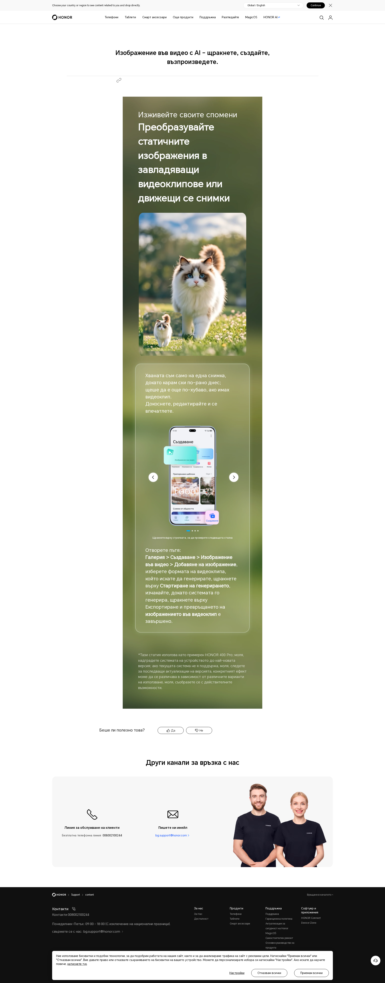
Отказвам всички (269, 973)
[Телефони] (120, 17)
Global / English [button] (256, 5)
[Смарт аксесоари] (168, 17)
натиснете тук (77, 964)
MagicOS (251, 17)
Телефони (111, 17)
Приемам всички (311, 973)
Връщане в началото (319, 894)
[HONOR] (61, 894)
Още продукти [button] (183, 17)
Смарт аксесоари (154, 17)
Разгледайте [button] (230, 17)
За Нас (198, 914)
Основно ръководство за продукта (279, 945)
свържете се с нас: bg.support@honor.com (86, 931)
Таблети (130, 17)
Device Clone (308, 922)
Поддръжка (208, 17)
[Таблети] (137, 17)
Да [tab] (173, 730)
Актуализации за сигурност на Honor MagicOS (276, 928)
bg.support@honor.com (171, 835)
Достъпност (201, 918)
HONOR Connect (311, 918)
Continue (316, 5)
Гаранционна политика (278, 918)
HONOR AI (270, 17)
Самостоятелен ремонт (279, 938)
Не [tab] (201, 730)
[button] (119, 80)
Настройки (236, 973)
